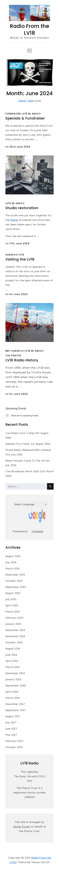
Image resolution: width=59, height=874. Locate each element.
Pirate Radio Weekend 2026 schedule (28, 450)
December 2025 (15, 574)
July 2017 (10, 722)
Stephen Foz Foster (17, 443)
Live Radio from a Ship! (20, 433)
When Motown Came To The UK (25, 460)
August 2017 (12, 716)
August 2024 (12, 648)
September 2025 (15, 587)
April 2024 (11, 660)
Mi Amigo (34, 113)
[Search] (50, 486)
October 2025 (14, 580)
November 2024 (15, 636)
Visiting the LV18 (19, 259)
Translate (37, 531)
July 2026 (10, 562)
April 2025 (11, 605)
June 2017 (11, 728)
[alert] (29, 415)
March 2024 (12, 667)
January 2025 (13, 623)
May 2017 (11, 734)
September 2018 (15, 685)
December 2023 (15, 673)
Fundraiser (13, 113)
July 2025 (10, 599)
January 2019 (13, 679)
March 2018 (12, 697)
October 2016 (14, 747)
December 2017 (15, 704)
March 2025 (12, 611)
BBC (8, 350)
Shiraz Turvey (21, 826)
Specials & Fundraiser (25, 118)
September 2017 (15, 710)
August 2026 (12, 556)
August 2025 (12, 593)
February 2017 (14, 741)
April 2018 (11, 691)
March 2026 (12, 568)
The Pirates (13, 355)
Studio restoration (21, 207)
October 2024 (14, 642)
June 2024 (11, 654)
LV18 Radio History (21, 360)
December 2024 (15, 630)
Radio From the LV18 (29, 29)
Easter (14, 219)
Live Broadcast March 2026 (22, 471)
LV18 (24, 113)
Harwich (11, 254)
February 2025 (14, 617)
